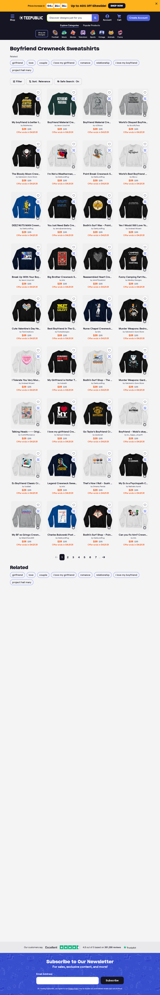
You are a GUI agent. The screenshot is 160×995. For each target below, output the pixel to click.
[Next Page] (103, 557)
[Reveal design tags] (37, 115)
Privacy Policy (73, 989)
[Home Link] (31, 18)
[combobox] (69, 17)
